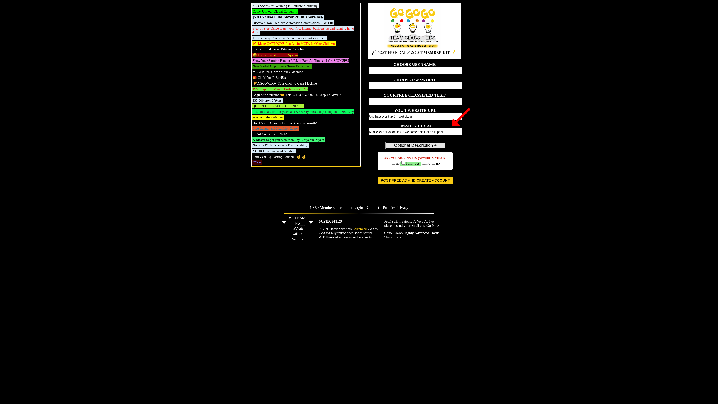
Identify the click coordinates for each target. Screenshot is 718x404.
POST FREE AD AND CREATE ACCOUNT (415, 180)
